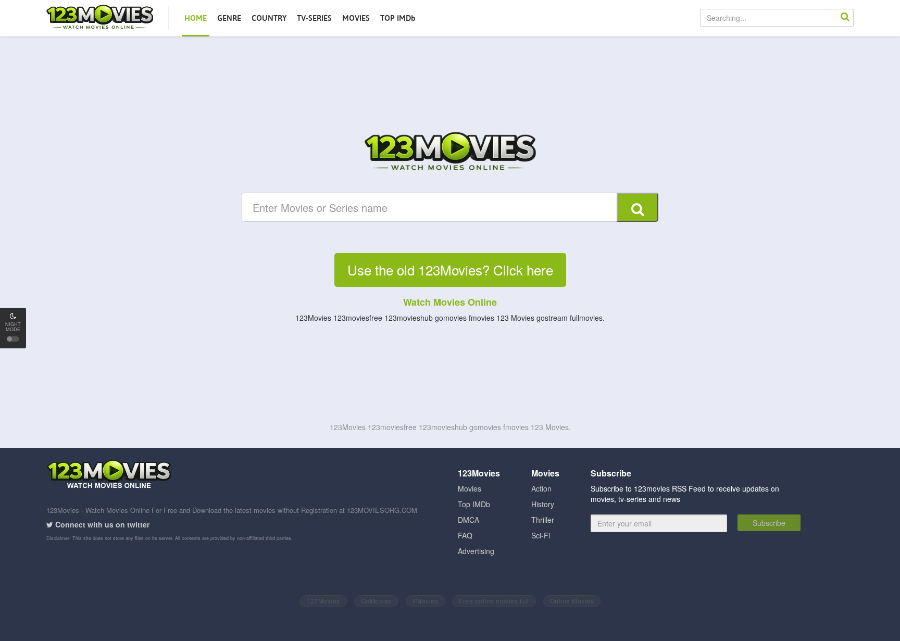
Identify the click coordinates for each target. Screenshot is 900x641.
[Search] (845, 18)
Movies (469, 488)
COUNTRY (269, 18)
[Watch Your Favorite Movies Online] (450, 152)
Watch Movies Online (450, 302)
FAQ (465, 535)
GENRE (229, 18)
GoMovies (376, 600)
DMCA (468, 519)
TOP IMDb (398, 18)
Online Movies (572, 600)
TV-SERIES (314, 18)
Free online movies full (494, 600)
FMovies (426, 600)
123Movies (323, 600)
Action (541, 488)
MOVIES (356, 18)
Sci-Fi (540, 535)
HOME (195, 18)
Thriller (542, 519)
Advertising (476, 551)
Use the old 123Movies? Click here (450, 269)
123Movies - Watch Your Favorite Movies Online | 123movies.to (99, 18)
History (542, 504)
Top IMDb (474, 504)
